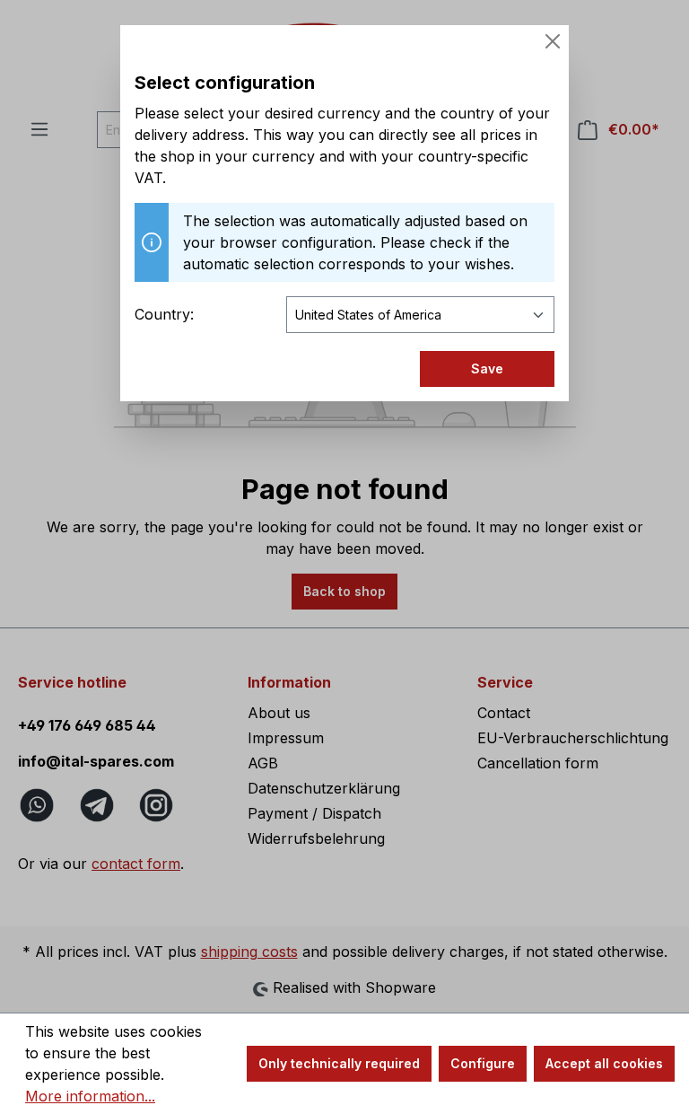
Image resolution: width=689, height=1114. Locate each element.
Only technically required (339, 1063)
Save (487, 368)
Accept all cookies (604, 1063)
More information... (90, 1096)
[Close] (552, 41)
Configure (482, 1063)
